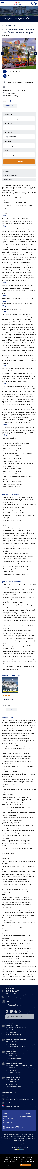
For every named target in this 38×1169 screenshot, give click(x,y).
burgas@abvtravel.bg (16, 1058)
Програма (6, 171)
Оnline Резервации (16, 1017)
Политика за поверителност (9, 1122)
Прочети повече (12, 1165)
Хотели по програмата (10, 175)
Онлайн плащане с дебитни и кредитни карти (20, 1099)
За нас (5, 1113)
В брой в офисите (11, 1096)
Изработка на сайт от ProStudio (19, 1147)
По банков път (10, 1103)
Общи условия (24, 1113)
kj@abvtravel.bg (15, 1072)
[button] (35, 53)
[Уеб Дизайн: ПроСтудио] (19, 1149)
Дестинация (9, 123)
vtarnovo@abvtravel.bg (17, 1046)
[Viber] (20, 1011)
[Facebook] (7, 1011)
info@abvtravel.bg (12, 96)
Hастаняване (9, 132)
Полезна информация (8, 1117)
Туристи (7, 150)
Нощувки (8, 142)
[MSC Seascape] (10, 694)
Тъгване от (8, 115)
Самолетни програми (15, 18)
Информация (7, 179)
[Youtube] (15, 1011)
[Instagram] (11, 1011)
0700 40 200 (10, 93)
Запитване (9, 106)
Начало (4, 18)
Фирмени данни (25, 1116)
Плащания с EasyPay (12, 1106)
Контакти (22, 1121)
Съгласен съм (25, 1165)
